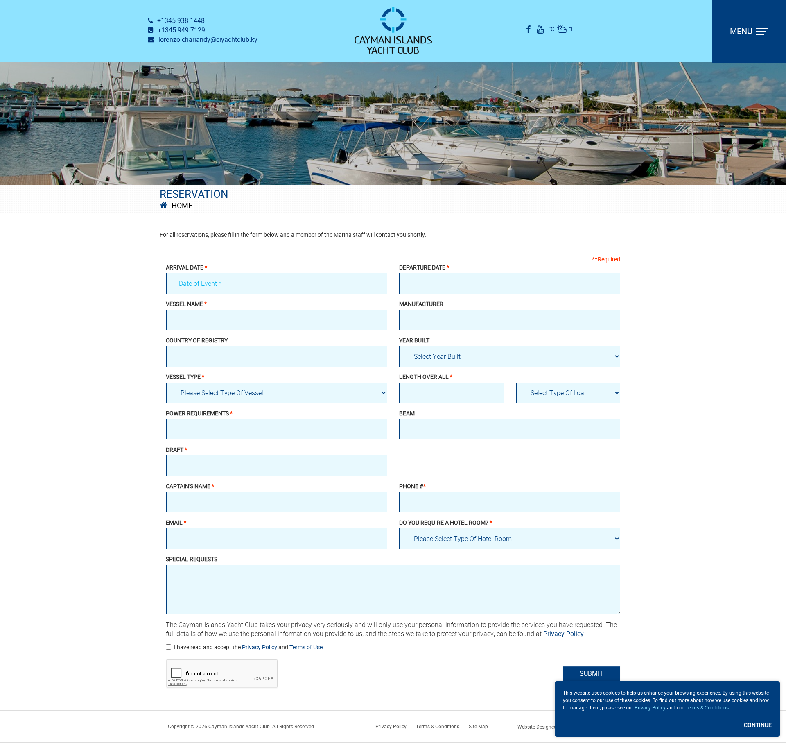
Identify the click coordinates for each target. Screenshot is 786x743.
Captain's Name (190, 486)
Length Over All (425, 377)
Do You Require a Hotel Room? (445, 523)
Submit (591, 673)
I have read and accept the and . (249, 647)
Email (176, 523)
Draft (176, 450)
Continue (758, 725)
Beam (407, 413)
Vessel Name (186, 304)
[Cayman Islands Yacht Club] (393, 30)
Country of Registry (197, 340)
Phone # (412, 486)
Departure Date (424, 267)
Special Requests (191, 559)
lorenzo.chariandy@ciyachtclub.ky (207, 39)
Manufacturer (421, 304)
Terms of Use (306, 647)
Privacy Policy (563, 634)
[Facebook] (528, 29)
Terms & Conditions (707, 707)
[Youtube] (540, 29)
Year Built (414, 340)
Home (182, 205)
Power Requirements (199, 413)
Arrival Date (186, 267)
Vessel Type (185, 377)
